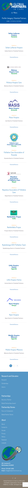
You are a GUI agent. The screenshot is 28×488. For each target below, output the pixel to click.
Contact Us (4, 427)
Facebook (4, 440)
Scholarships (5, 383)
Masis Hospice (14, 117)
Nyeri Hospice (14, 315)
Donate (3, 430)
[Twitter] (15, 478)
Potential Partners (14, 57)
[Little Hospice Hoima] (14, 267)
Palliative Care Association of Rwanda (14, 153)
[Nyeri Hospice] (14, 302)
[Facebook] (13, 478)
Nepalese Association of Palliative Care (14, 191)
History (3, 436)
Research (4, 380)
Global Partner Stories (7, 414)
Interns (3, 387)
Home (8, 21)
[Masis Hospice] (14, 104)
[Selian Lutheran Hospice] (14, 35)
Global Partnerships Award (9, 403)
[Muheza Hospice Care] (14, 69)
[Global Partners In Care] (14, 6)
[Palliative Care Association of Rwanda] (14, 139)
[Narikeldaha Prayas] (14, 214)
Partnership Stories (8, 407)
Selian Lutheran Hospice (14, 47)
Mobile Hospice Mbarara (14, 349)
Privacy (3, 433)
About (3, 424)
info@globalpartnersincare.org (13, 470)
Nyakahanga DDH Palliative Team (14, 245)
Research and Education (10, 376)
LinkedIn (4, 443)
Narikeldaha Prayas (14, 227)
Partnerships (6, 396)
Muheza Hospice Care (14, 82)
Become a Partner (6, 400)
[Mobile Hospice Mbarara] (14, 337)
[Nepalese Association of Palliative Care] (14, 177)
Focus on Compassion (7, 411)
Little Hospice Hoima (14, 280)
